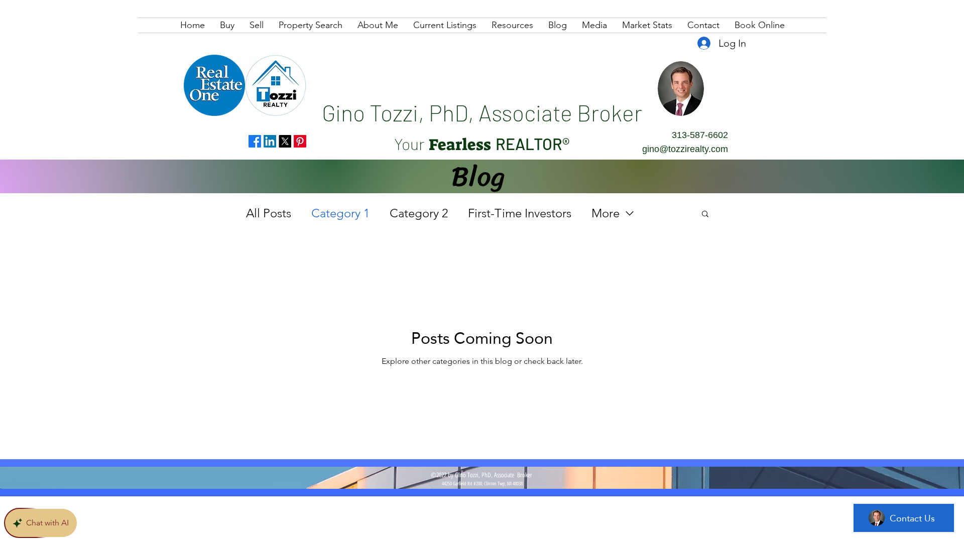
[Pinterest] (300, 141)
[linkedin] (270, 141)
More (605, 213)
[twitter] (285, 141)
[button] (705, 214)
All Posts (268, 213)
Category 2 (419, 213)
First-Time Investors (519, 213)
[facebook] (255, 141)
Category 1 (340, 213)
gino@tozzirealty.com (685, 149)
